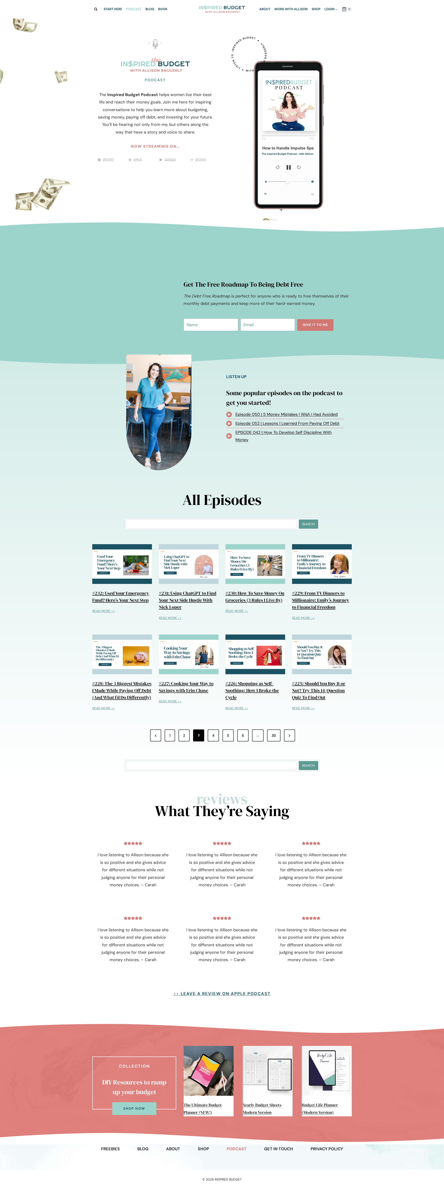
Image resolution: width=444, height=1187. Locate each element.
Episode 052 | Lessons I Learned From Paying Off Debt (287, 425)
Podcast (133, 9)
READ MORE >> (103, 612)
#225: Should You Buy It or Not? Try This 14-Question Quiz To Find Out (318, 690)
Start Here (113, 9)
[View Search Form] (95, 9)
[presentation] (122, 564)
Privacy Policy (327, 1149)
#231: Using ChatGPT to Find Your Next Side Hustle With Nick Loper (187, 600)
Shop (316, 9)
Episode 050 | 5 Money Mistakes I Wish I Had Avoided (286, 416)
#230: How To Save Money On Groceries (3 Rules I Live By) (254, 596)
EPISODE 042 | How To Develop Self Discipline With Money (283, 438)
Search (308, 524)
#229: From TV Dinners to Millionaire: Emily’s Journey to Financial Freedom (320, 600)
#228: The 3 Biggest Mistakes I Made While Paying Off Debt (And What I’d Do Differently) (121, 690)
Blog (149, 9)
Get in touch (278, 1149)
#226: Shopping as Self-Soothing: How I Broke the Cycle (252, 690)
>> (222, 990)
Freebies (110, 1149)
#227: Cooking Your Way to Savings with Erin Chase (186, 687)
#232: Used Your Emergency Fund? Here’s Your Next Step (120, 596)
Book (162, 9)
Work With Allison (291, 9)
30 (274, 735)
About (264, 9)
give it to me (315, 325)
